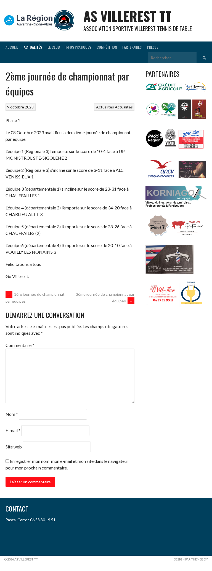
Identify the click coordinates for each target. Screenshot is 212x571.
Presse (152, 47)
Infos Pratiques (78, 47)
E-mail (13, 430)
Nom (12, 414)
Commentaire (20, 345)
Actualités (33, 47)
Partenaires (132, 47)
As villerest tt (127, 16)
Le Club (53, 47)
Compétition (107, 47)
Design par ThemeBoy (191, 559)
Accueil (12, 47)
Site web (14, 446)
